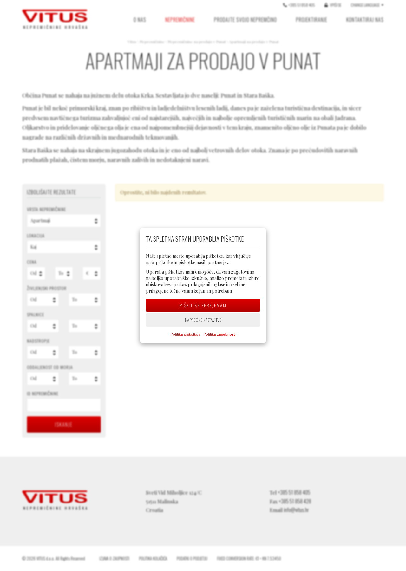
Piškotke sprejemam (203, 305)
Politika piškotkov (185, 334)
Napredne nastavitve (203, 319)
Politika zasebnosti (219, 334)
